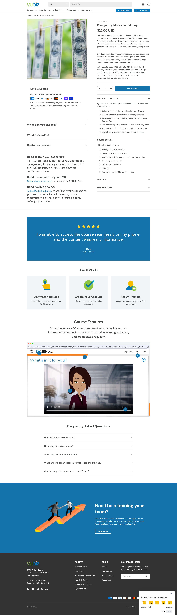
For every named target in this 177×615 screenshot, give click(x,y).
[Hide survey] (171, 593)
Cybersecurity (81, 589)
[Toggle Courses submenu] (36, 10)
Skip (163, 611)
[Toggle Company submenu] (92, 10)
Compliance (80, 571)
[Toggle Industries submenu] (63, 10)
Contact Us (107, 571)
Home (29, 16)
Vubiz (34, 607)
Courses (31, 10)
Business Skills (81, 566)
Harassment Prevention (85, 575)
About (104, 566)
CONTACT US (103, 531)
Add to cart (132, 89)
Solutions (43, 10)
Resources (71, 10)
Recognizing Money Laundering (43, 16)
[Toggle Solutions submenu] (49, 10)
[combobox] (90, 4)
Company (85, 10)
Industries (57, 10)
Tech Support (107, 575)
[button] (148, 4)
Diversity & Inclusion (83, 584)
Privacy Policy (131, 607)
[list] (57, 49)
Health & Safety (81, 580)
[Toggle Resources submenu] (78, 10)
